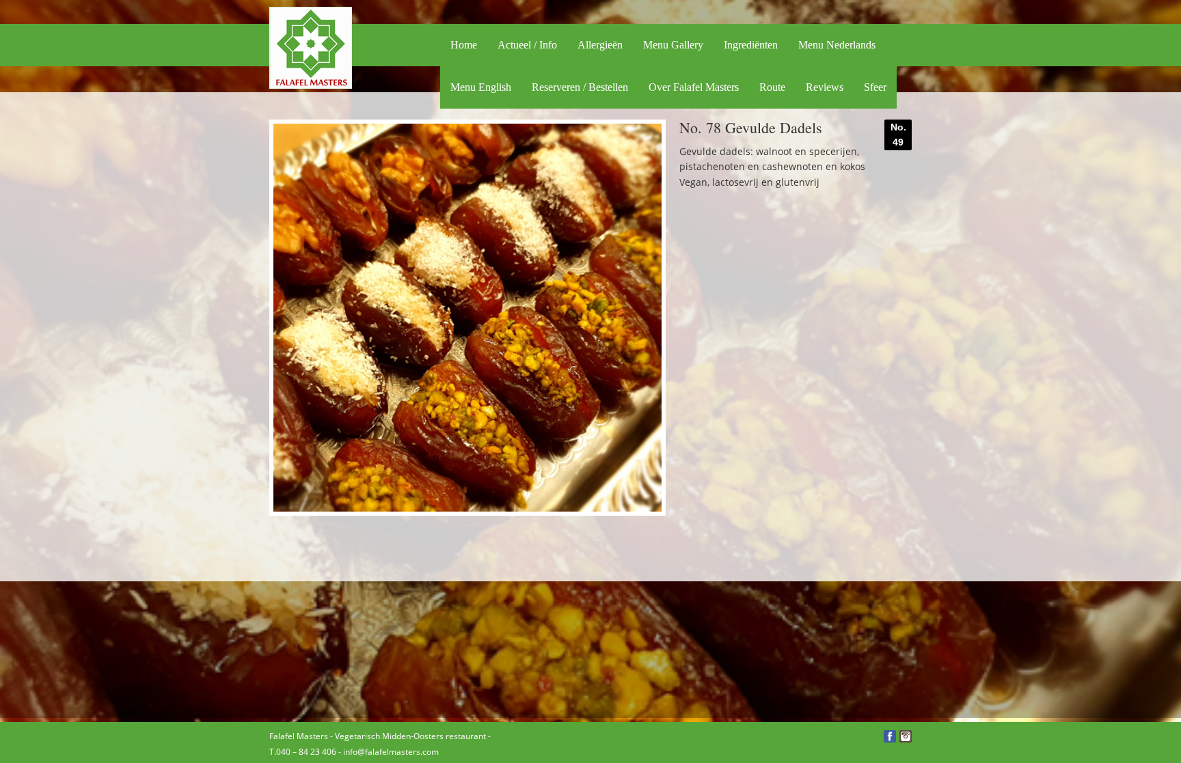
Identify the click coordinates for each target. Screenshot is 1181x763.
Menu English (480, 87)
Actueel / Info (527, 45)
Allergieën (600, 45)
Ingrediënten (751, 45)
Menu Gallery (673, 45)
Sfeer (875, 87)
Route (772, 87)
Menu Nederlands (836, 45)
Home (463, 45)
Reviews (824, 87)
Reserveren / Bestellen (580, 87)
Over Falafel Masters (694, 87)
